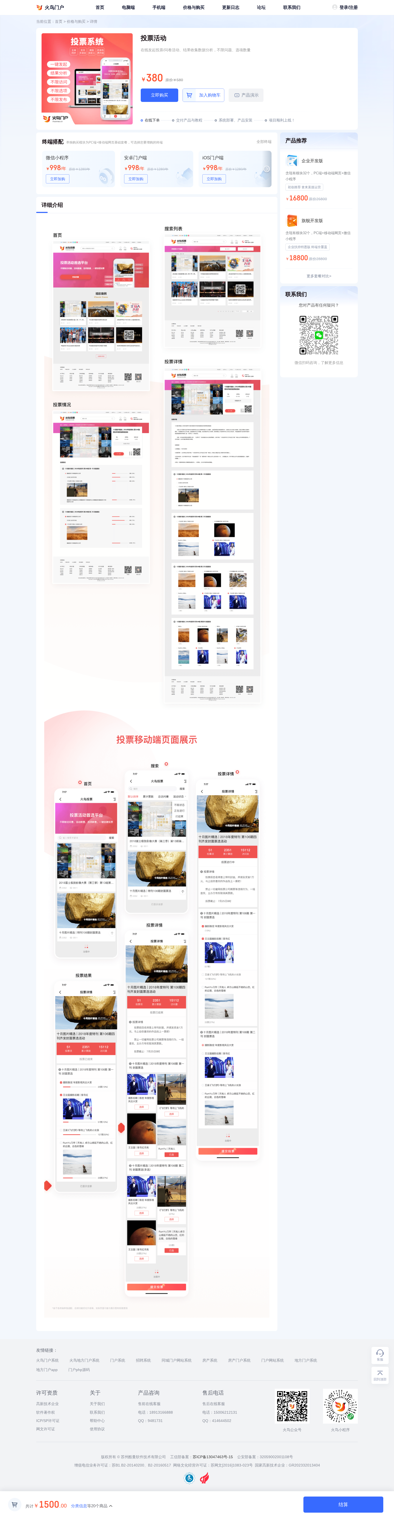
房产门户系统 (239, 1360)
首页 (100, 7)
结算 (343, 1504)
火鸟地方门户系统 (84, 1360)
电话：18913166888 (155, 1412)
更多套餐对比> (319, 276)
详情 (93, 21)
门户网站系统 (272, 1360)
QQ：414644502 (216, 1420)
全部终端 (264, 141)
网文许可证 (45, 1429)
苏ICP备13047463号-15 (213, 1457)
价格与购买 (194, 7)
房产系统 (209, 1360)
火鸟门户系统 (47, 1360)
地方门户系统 (306, 1360)
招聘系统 (143, 1360)
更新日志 (230, 7)
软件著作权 (45, 1412)
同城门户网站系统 (177, 1360)
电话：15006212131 (219, 1412)
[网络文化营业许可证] (189, 1483)
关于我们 (97, 1404)
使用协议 (97, 1429)
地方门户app (47, 1370)
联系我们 (291, 7)
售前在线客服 (149, 1404)
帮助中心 (97, 1420)
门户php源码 (79, 1370)
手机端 (159, 7)
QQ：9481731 (150, 1420)
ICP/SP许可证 (48, 1420)
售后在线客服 (213, 1404)
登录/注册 (349, 7)
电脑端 (128, 7)
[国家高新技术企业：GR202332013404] (204, 1483)
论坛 (261, 7)
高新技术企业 (47, 1404)
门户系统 (117, 1360)
